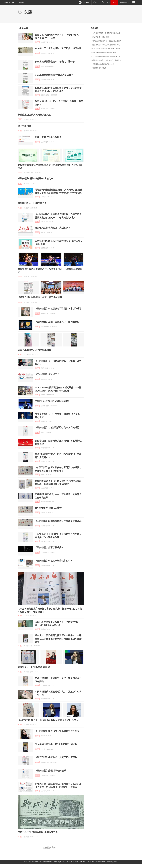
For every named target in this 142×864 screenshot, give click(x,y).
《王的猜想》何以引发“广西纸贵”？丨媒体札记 (58, 308)
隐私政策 (82, 862)
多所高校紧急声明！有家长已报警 (104, 52)
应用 (13, 2)
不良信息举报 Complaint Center (95, 862)
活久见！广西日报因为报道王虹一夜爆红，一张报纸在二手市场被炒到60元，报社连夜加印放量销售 (58, 638)
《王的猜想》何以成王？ (47, 374)
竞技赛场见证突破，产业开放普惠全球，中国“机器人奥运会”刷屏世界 (108, 45)
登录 (114, 2)
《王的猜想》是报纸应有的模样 (50, 770)
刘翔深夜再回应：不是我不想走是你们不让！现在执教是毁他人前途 (108, 33)
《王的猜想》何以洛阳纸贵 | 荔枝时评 (53, 560)
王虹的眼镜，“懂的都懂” (100, 37)
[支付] (102, 2)
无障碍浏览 (20, 2)
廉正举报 (109, 862)
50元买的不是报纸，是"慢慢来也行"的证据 (56, 744)
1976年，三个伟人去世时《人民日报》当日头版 (58, 48)
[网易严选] (95, 2)
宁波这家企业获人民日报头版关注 (34, 114)
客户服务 (76, 862)
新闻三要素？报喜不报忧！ (48, 137)
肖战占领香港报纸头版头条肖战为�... (36, 178)
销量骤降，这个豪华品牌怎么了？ (104, 64)
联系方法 (62, 862)
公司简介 (56, 862)
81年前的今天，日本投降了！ (32, 203)
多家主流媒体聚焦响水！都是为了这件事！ (56, 61)
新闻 (20, 119)
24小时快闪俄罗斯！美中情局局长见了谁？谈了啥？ (108, 56)
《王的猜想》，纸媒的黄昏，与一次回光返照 (57, 427)
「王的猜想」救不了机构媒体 (49, 547)
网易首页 (7, 2)
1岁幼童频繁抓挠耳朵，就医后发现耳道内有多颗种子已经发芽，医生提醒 (108, 41)
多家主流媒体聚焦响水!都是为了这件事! (54, 74)
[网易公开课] (87, 2)
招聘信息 (69, 862)
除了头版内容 (24, 126)
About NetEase (47, 862)
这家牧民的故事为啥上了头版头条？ (52, 227)
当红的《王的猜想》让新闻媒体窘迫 (52, 401)
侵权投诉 (115, 862)
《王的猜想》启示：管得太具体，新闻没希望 (57, 321)
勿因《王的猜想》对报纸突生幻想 (34, 349)
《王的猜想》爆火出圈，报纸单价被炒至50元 (57, 731)
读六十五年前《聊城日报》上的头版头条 (38, 832)
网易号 (37, 42)
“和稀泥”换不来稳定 (99, 68)
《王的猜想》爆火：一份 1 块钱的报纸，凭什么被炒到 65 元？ (48, 720)
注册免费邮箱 (123, 2)
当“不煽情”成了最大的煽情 (48, 507)
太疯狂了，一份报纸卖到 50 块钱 (34, 667)
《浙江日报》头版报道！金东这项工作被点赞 (40, 297)
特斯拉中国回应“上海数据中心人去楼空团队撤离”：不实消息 (108, 60)
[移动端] (81, 2)
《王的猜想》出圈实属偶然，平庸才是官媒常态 (58, 521)
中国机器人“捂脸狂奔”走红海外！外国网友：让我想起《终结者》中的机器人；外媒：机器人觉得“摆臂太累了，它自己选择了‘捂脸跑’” (108, 49)
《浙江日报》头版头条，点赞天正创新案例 (56, 757)
